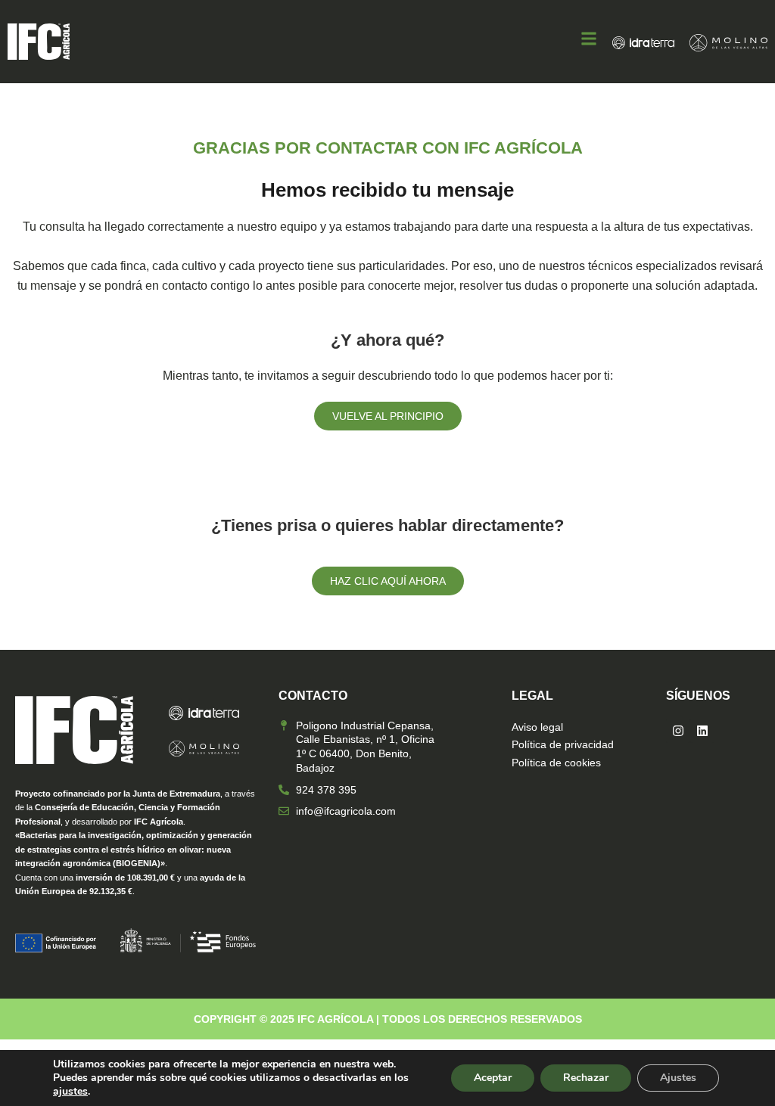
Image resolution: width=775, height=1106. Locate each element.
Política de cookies (556, 762)
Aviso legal (537, 727)
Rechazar (585, 1077)
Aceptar (493, 1077)
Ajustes (678, 1077)
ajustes (70, 1091)
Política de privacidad (563, 744)
